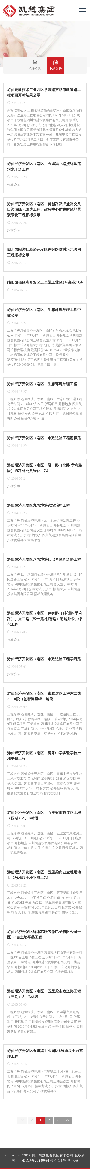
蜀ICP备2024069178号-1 (41, 1160)
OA (75, 1160)
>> (67, 1120)
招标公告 (34, 69)
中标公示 (55, 69)
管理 (66, 1160)
